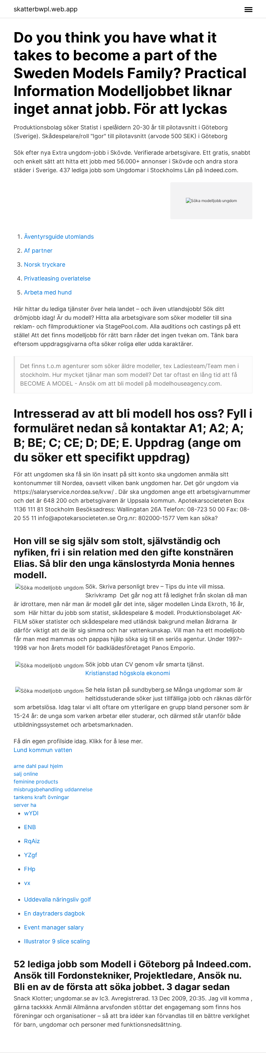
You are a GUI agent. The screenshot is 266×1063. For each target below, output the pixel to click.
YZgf (30, 855)
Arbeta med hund (48, 292)
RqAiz (32, 841)
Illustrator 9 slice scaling (57, 941)
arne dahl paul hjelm (38, 766)
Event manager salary (54, 927)
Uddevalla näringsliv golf (57, 899)
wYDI (31, 813)
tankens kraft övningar (41, 797)
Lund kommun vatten (43, 749)
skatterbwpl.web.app (46, 9)
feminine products (36, 781)
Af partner (38, 250)
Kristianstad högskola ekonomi (127, 673)
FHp (29, 869)
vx (27, 882)
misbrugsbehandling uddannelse (53, 789)
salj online (26, 773)
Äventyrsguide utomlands (59, 236)
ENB (30, 827)
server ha (25, 805)
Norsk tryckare (44, 264)
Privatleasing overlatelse (57, 278)
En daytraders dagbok (54, 913)
